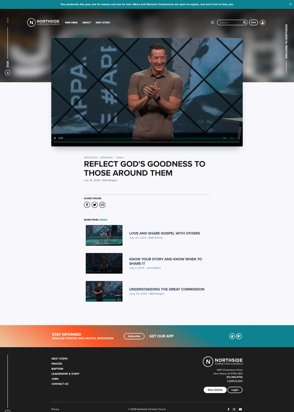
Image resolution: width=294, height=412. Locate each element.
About (86, 22)
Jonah (120, 157)
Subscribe (134, 336)
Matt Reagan (109, 180)
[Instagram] (234, 409)
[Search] (244, 22)
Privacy (55, 409)
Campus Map (235, 380)
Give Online (215, 390)
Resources (91, 157)
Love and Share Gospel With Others (164, 233)
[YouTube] (240, 409)
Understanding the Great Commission (167, 289)
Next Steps (103, 22)
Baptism (57, 369)
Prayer (56, 364)
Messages (107, 157)
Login (235, 390)
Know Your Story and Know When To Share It (165, 261)
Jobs (54, 379)
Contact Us (59, 384)
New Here (71, 22)
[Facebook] (228, 409)
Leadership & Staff (65, 374)
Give (253, 22)
